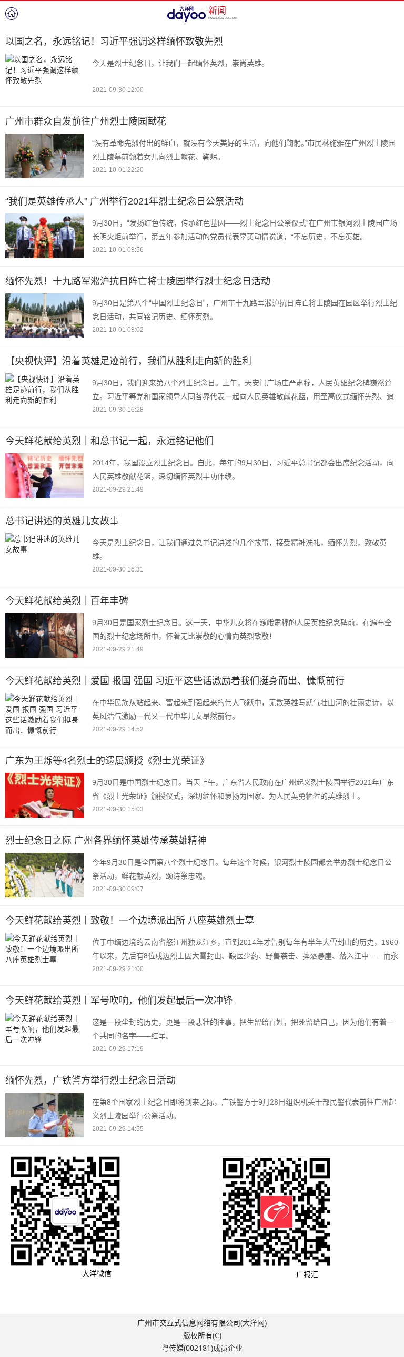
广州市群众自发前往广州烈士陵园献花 (85, 121)
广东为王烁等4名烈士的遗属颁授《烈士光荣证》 (107, 761)
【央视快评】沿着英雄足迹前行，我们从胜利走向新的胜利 (128, 361)
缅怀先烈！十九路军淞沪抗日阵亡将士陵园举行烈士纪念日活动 (137, 281)
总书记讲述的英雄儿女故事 (62, 521)
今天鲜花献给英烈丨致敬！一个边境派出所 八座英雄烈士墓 (129, 920)
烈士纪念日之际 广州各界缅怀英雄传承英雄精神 (106, 840)
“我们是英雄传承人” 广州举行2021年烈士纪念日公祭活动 (124, 201)
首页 (11, 13)
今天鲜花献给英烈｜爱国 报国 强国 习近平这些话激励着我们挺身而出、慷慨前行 (175, 681)
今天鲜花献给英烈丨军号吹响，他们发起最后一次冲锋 (119, 1000)
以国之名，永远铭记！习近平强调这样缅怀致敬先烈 (114, 41)
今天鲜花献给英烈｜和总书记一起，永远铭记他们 (109, 441)
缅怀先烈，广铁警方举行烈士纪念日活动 (90, 1080)
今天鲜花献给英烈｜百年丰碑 (66, 601)
